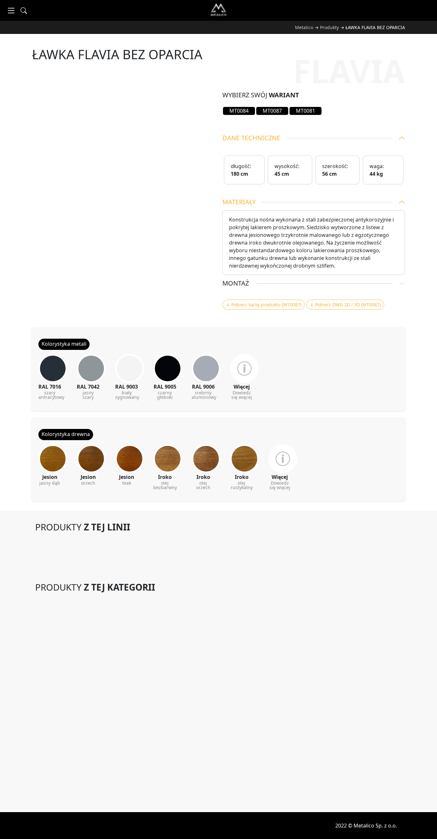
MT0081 (305, 110)
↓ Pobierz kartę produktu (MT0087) (263, 305)
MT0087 (272, 110)
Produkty (329, 27)
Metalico (304, 27)
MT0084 (239, 110)
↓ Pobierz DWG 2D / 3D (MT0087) (345, 305)
